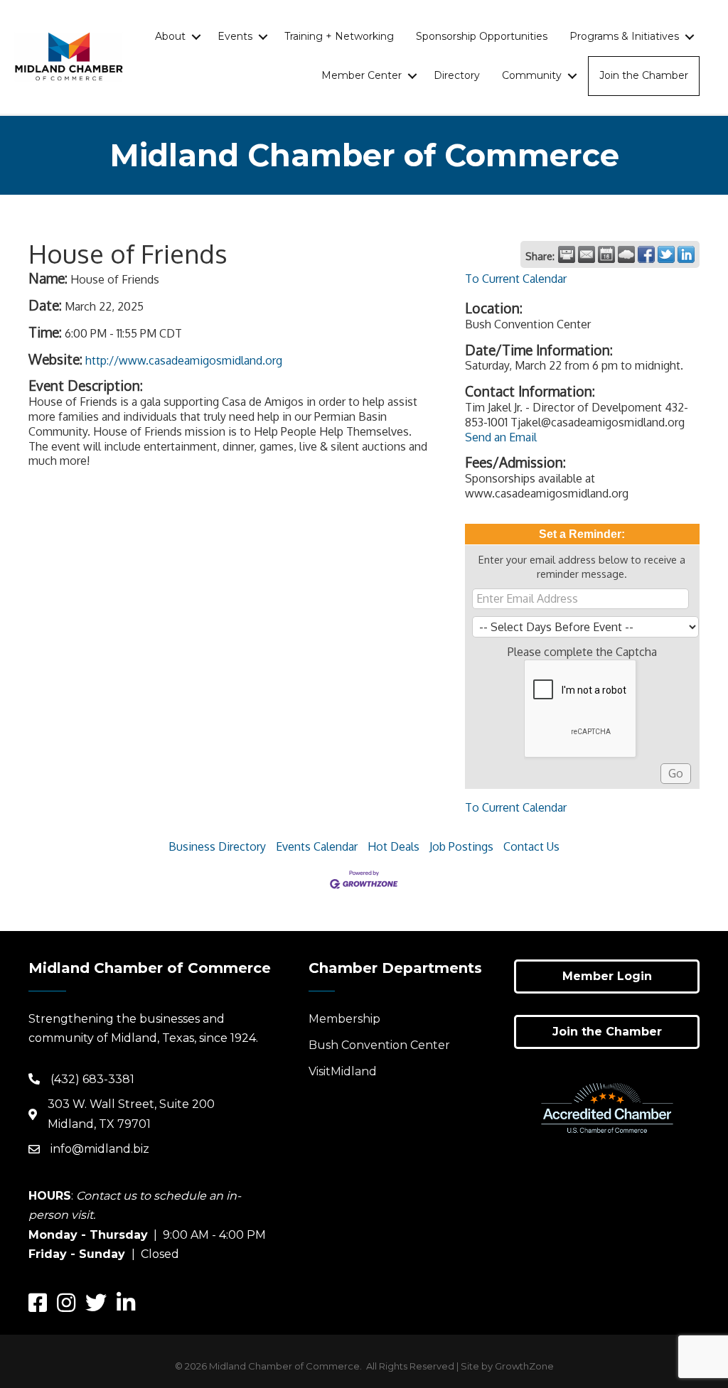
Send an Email (501, 437)
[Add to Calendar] (606, 254)
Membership (344, 1019)
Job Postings (461, 846)
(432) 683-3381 (92, 1079)
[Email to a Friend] (586, 254)
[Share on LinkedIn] (686, 254)
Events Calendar (317, 846)
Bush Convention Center (379, 1045)
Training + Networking (339, 36)
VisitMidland (343, 1071)
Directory (457, 75)
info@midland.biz (99, 1149)
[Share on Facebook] (646, 254)
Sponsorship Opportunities (481, 36)
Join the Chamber (643, 75)
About (170, 36)
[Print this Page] (566, 254)
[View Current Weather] (626, 254)
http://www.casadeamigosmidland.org (183, 360)
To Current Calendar (516, 278)
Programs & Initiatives (624, 36)
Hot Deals (393, 846)
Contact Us (531, 846)
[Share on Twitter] (666, 254)
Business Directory (217, 846)
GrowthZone (524, 1366)
